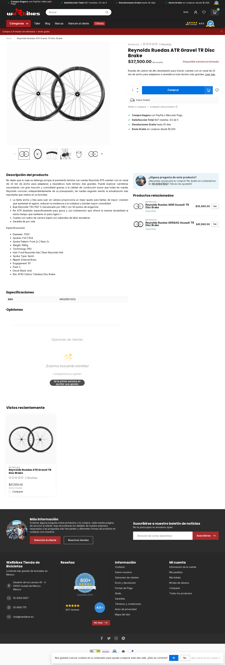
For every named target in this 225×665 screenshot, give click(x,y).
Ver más (98, 622)
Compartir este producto (162, 107)
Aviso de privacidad (126, 609)
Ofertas (99, 23)
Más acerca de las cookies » (205, 658)
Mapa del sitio (122, 614)
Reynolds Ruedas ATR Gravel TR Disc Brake (39, 38)
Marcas (59, 23)
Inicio (9, 38)
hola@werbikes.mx (23, 616)
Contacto (120, 567)
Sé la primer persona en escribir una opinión (67, 383)
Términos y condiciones (128, 603)
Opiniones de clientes (127, 577)
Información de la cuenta (182, 567)
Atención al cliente (78, 23)
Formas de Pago (124, 588)
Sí (174, 657)
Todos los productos (180, 593)
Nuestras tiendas (78, 540)
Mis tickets (175, 577)
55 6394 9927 (160, 183)
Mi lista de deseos (179, 582)
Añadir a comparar (137, 107)
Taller (37, 23)
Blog (47, 23)
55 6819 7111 (19, 607)
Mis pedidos (176, 572)
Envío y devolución (125, 582)
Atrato (118, 593)
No (184, 657)
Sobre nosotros (123, 572)
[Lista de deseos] (204, 12)
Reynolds (133, 45)
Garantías (120, 598)
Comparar (17, 491)
